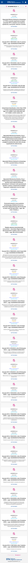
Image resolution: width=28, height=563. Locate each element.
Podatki (14, 104)
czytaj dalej (14, 26)
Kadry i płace (14, 38)
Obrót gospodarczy (14, 82)
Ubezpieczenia (14, 17)
